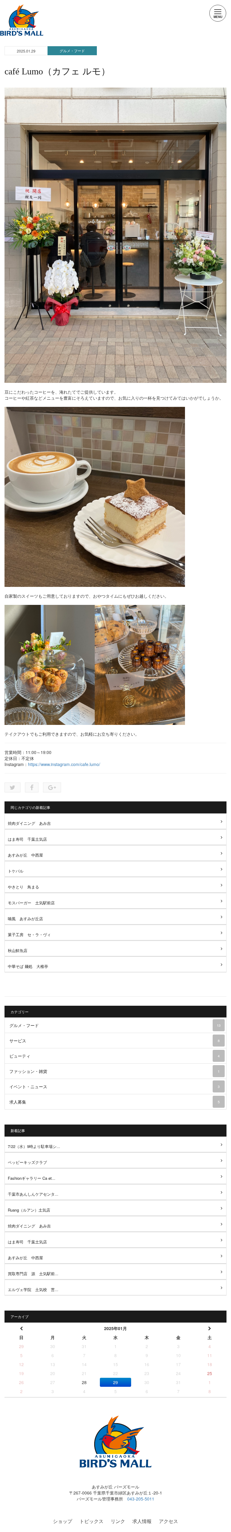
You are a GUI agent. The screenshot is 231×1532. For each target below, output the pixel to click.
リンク (118, 1521)
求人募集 (114, 1102)
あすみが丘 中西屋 (25, 855)
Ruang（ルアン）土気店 (29, 1210)
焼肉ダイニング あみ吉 (29, 823)
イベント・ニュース (114, 1086)
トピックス (91, 1521)
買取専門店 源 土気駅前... (33, 1273)
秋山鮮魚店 (17, 950)
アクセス (168, 1521)
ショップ (62, 1521)
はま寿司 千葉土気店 (27, 839)
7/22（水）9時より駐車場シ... (34, 1146)
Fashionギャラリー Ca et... (31, 1178)
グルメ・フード (72, 50)
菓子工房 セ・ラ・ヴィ (29, 934)
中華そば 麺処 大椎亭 (28, 966)
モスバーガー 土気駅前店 (31, 903)
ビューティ (114, 1056)
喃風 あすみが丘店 (25, 918)
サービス (114, 1041)
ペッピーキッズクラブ (27, 1162)
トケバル (15, 871)
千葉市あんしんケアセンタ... (33, 1194)
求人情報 (142, 1521)
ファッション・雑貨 (114, 1071)
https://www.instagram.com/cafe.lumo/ (64, 764)
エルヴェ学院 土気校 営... (33, 1289)
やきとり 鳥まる (23, 887)
